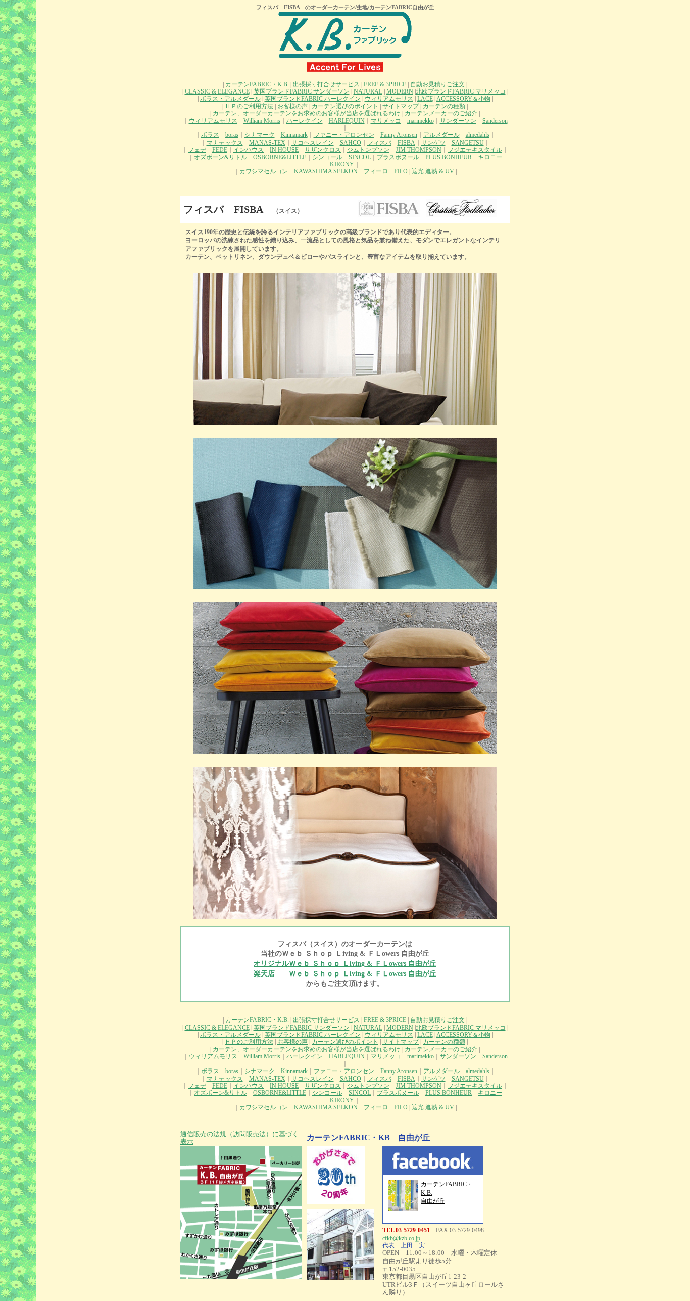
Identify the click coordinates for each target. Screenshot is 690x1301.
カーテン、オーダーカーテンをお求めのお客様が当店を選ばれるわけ (307, 113)
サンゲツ (433, 142)
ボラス (210, 134)
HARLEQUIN (347, 120)
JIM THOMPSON (418, 149)
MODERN (399, 91)
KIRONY (342, 164)
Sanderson (495, 120)
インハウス (248, 149)
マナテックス (225, 142)
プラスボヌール (398, 157)
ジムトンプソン (368, 149)
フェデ (197, 149)
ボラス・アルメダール (230, 98)
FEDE (219, 149)
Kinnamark (294, 134)
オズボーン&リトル (220, 157)
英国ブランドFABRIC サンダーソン (302, 91)
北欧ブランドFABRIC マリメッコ (461, 91)
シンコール (327, 157)
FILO (401, 171)
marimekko (420, 120)
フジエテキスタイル (475, 149)
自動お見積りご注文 (437, 84)
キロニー (490, 157)
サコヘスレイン (312, 142)
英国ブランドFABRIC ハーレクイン (313, 98)
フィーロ (376, 171)
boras (231, 134)
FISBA (406, 142)
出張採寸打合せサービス (326, 84)
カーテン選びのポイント (345, 106)
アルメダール (441, 134)
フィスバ (379, 142)
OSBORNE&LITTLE (279, 157)
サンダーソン (458, 120)
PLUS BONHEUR (448, 157)
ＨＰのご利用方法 (249, 106)
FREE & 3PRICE (385, 84)
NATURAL (368, 91)
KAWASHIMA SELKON (326, 171)
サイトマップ (400, 106)
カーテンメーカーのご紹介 (441, 113)
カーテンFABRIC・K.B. (257, 84)
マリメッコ (386, 120)
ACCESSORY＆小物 (463, 98)
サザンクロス (323, 149)
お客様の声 (292, 106)
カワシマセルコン (263, 171)
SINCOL (360, 157)
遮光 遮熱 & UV (433, 171)
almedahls (477, 134)
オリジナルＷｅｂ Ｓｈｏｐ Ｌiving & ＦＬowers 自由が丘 (345, 963)
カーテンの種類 (444, 106)
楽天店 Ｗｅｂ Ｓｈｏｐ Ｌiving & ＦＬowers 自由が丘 (345, 974)
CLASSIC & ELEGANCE (217, 91)
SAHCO (350, 142)
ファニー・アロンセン (344, 134)
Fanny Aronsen (398, 134)
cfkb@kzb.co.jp (401, 1238)
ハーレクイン (304, 120)
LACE (425, 98)
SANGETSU (468, 142)
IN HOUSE (284, 149)
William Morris (261, 120)
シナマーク (259, 134)
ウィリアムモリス (389, 98)
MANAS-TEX (267, 142)
